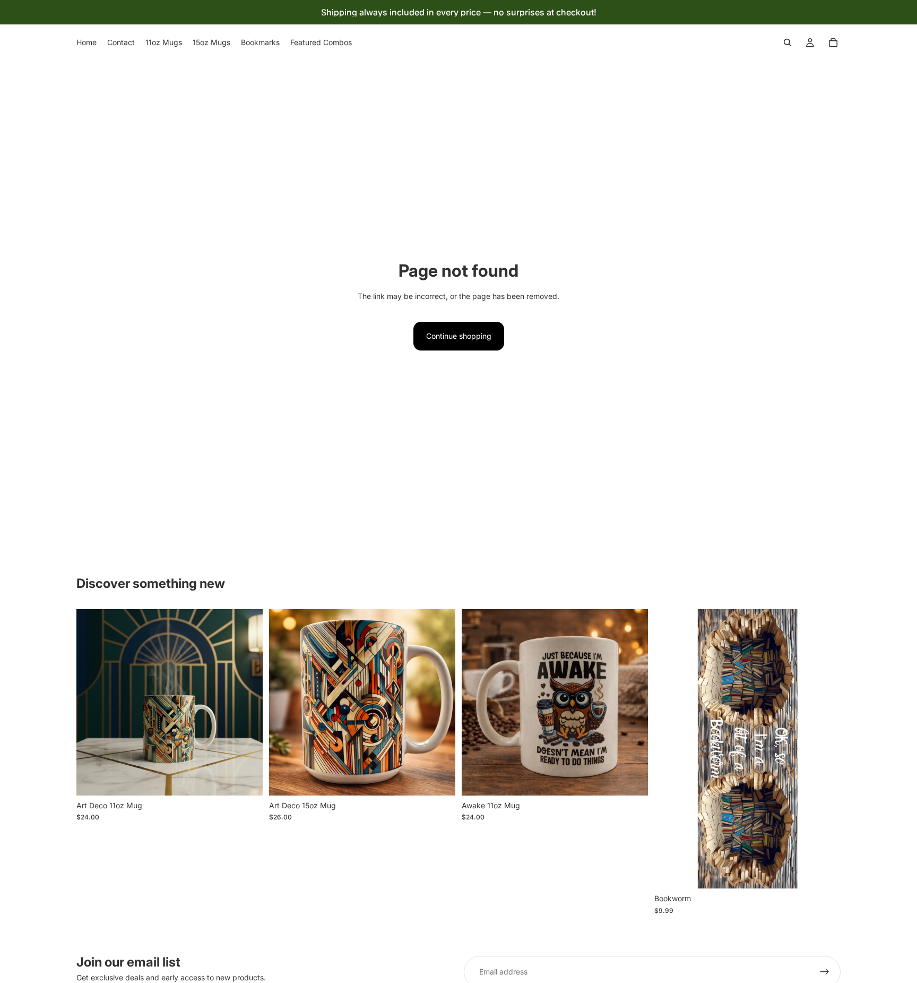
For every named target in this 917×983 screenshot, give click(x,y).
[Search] (787, 42)
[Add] (246, 779)
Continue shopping (458, 335)
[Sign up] (825, 972)
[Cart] (833, 42)
